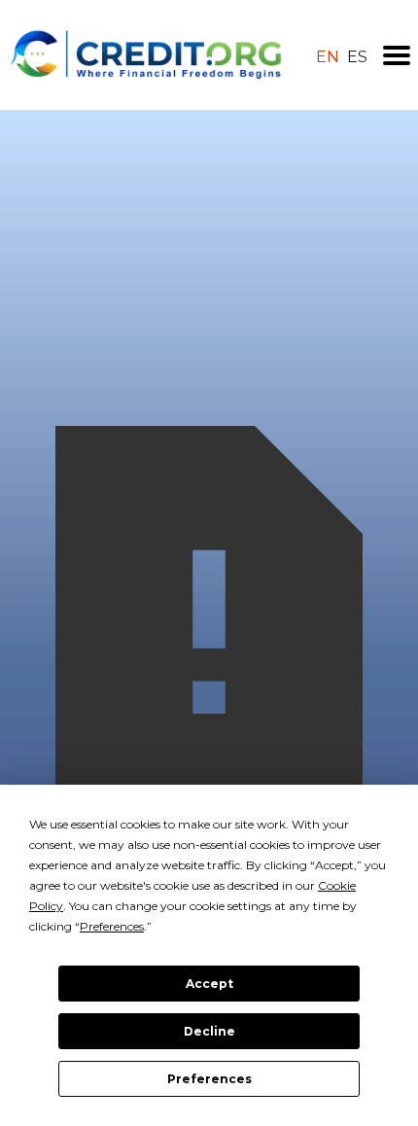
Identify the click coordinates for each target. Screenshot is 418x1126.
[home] (146, 55)
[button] (396, 55)
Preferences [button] (112, 926)
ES (357, 57)
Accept (209, 983)
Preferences (209, 1079)
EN (327, 57)
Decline (209, 1031)
